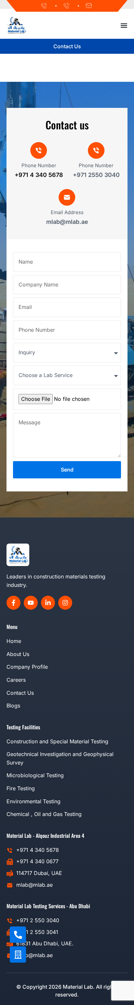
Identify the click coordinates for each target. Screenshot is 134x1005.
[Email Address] (67, 197)
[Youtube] (31, 603)
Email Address (67, 212)
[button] (124, 25)
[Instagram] (65, 603)
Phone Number (38, 165)
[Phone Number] (38, 150)
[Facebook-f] (13, 603)
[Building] (18, 954)
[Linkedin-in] (48, 603)
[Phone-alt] (18, 934)
